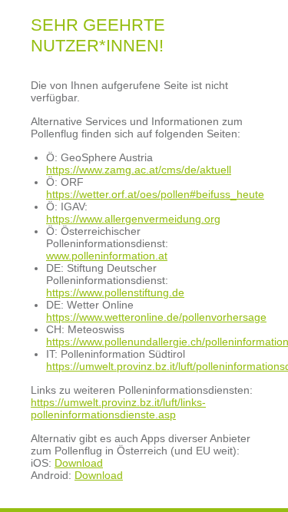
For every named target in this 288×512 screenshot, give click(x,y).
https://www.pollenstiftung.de (115, 292)
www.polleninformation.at (106, 255)
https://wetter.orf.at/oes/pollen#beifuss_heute (155, 194)
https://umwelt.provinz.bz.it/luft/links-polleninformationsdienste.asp (118, 408)
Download (79, 463)
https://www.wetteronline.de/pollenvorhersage (156, 317)
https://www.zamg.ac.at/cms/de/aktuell (138, 170)
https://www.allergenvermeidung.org (133, 219)
